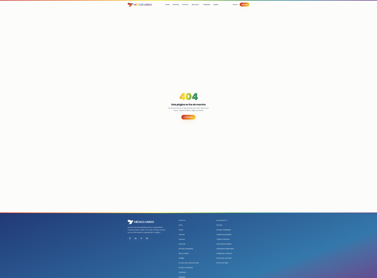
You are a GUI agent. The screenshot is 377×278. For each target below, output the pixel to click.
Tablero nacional (222, 239)
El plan (216, 5)
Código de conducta (224, 253)
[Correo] (147, 238)
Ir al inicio (188, 117)
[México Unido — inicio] (140, 4)
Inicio (181, 225)
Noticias (176, 5)
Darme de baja (222, 263)
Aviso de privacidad (223, 244)
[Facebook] (130, 238)
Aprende (195, 5)
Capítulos (182, 272)
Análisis (181, 258)
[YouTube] (135, 238)
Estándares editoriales (225, 249)
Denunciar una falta (224, 258)
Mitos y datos (184, 253)
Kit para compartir (186, 267)
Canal (167, 5)
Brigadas (206, 5)
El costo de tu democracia (189, 263)
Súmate (244, 5)
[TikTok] (141, 238)
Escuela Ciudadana (186, 249)
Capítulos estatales (224, 234)
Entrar (235, 5)
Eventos (185, 5)
